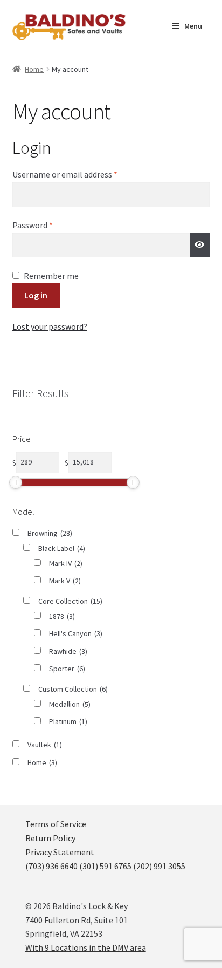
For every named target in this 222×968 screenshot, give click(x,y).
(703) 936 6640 (51, 866)
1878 (62, 616)
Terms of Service (55, 824)
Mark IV (65, 563)
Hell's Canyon (75, 633)
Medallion (70, 704)
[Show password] (200, 245)
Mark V (65, 580)
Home (34, 69)
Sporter (67, 668)
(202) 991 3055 (159, 866)
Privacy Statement (59, 852)
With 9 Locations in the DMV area (85, 947)
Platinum (68, 721)
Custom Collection (73, 689)
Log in (35, 295)
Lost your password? (49, 326)
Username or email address (80, 174)
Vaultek (44, 744)
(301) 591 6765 (105, 866)
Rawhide (68, 651)
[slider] (15, 482)
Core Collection (70, 601)
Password (48, 224)
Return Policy (50, 838)
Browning (49, 533)
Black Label (61, 548)
